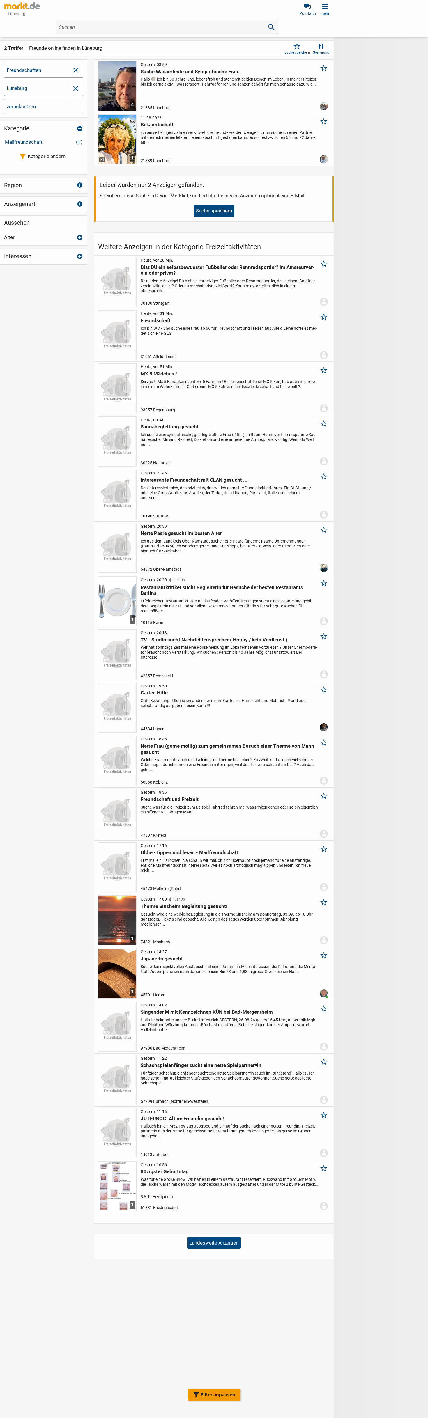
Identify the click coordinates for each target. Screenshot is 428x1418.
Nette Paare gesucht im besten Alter (181, 533)
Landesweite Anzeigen (213, 1243)
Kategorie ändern (47, 156)
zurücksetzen (21, 106)
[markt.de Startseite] (22, 5)
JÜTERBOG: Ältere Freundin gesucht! (182, 1118)
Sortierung (321, 52)
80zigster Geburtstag (165, 1171)
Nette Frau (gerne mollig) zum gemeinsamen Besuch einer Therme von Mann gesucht (227, 749)
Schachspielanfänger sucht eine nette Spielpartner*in (201, 1065)
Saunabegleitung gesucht (170, 427)
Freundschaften (24, 70)
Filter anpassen (218, 1395)
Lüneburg (17, 88)
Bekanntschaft (157, 124)
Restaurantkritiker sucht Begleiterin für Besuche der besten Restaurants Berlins (222, 590)
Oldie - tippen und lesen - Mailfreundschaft (189, 852)
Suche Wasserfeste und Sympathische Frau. (190, 72)
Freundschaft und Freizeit (170, 799)
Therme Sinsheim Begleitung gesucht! (184, 906)
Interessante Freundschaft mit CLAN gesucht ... (194, 480)
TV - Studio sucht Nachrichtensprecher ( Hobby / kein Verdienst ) (214, 640)
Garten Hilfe (154, 693)
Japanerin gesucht (162, 959)
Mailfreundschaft (43, 142)
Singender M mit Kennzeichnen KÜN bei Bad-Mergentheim (207, 1012)
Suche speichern (297, 52)
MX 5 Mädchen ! (159, 374)
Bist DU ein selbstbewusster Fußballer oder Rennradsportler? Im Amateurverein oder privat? (228, 270)
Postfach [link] (307, 13)
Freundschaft (156, 320)
